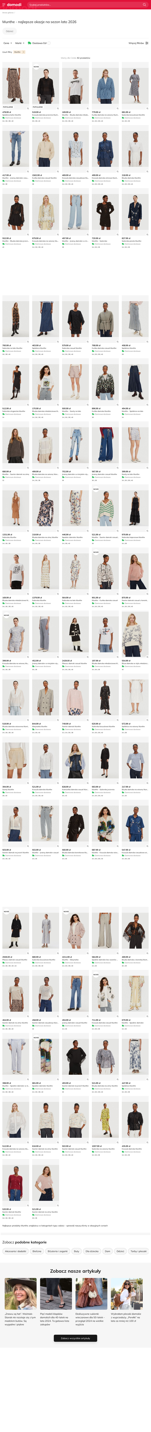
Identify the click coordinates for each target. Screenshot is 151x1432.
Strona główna (8, 13)
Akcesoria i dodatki (15, 1251)
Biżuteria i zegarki (58, 1251)
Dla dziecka (92, 1251)
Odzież (9, 31)
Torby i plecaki (139, 1251)
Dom (107, 1251)
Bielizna (37, 1251)
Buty (76, 1251)
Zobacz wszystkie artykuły (75, 1338)
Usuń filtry (7, 52)
